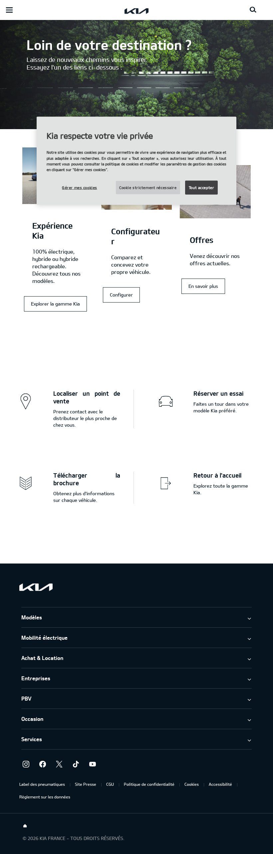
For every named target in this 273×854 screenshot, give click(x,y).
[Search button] (253, 10)
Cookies (191, 784)
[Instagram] (26, 764)
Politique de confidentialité (149, 784)
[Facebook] (42, 764)
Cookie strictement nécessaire (148, 187)
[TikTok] (76, 764)
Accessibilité (220, 784)
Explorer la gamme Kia (55, 304)
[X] (59, 764)
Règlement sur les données (44, 796)
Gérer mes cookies (79, 187)
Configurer (121, 295)
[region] (136, 160)
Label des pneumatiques (42, 784)
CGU (110, 784)
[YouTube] (92, 764)
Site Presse (85, 784)
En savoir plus (203, 286)
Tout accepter (201, 187)
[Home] (25, 826)
